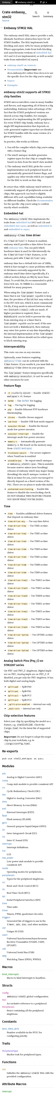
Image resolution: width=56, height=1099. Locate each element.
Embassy (6, 2)
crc (3, 787)
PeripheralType (10, 1051)
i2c (3, 829)
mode (5, 868)
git (44, 2)
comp (5, 780)
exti (4, 808)
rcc (3, 882)
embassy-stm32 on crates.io (21, 65)
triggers (6, 917)
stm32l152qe (11, 7)
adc (4, 773)
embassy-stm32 (25, 2)
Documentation (15, 69)
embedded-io (45, 225)
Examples (12, 85)
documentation (45, 200)
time (4, 903)
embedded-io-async (19, 229)
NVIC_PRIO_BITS (10, 1029)
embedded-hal (43, 52)
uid (4, 928)
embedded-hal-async (15, 225)
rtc (3, 889)
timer (5, 910)
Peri (4, 1000)
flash (4, 815)
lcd (3, 850)
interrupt (7, 843)
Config (5, 993)
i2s (3, 836)
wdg (4, 955)
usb (4, 948)
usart (4, 935)
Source (5, 20)
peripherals (8, 875)
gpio (4, 822)
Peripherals (8, 1007)
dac (4, 794)
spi (3, 896)
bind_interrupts (10, 974)
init (4, 1069)
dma (4, 801)
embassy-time (16, 247)
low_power (7, 857)
